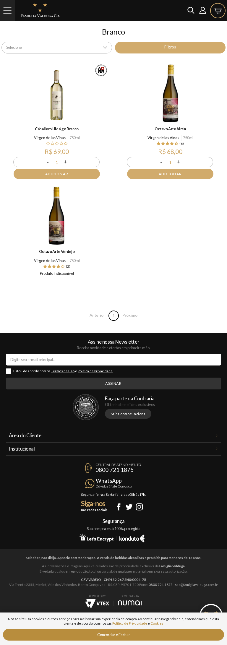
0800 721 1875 (114, 470)
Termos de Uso (62, 371)
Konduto (132, 537)
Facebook (118, 507)
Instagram (139, 507)
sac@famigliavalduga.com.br (196, 584)
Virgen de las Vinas (50, 137)
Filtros (170, 47)
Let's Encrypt (97, 537)
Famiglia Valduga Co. (40, 10)
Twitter (129, 507)
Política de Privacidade (95, 371)
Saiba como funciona (128, 414)
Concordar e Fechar (113, 634)
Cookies (156, 623)
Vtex (97, 603)
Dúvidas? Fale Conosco (114, 486)
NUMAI (130, 602)
